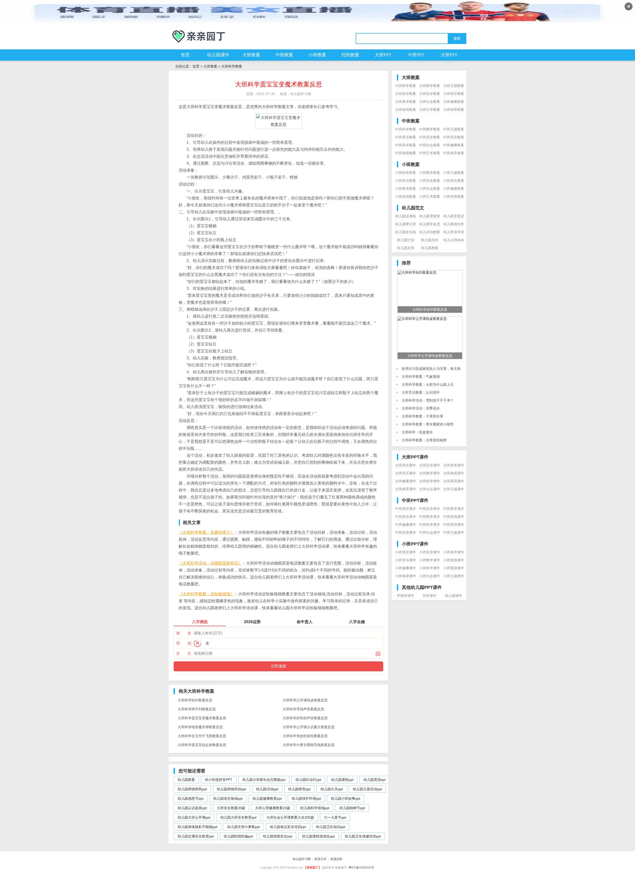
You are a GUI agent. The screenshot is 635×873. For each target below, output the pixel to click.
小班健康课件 (405, 568)
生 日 (183, 653)
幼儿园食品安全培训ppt (288, 827)
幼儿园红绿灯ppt (308, 780)
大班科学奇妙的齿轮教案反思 (305, 736)
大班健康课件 (405, 481)
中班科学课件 (429, 525)
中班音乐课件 (405, 517)
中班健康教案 (453, 145)
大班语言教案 (453, 94)
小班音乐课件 (405, 560)
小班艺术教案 (429, 196)
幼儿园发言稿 (405, 232)
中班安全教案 (429, 137)
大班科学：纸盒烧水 (417, 432)
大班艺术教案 (429, 110)
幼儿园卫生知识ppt (330, 827)
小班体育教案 (453, 196)
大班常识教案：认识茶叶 (421, 392)
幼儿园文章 (405, 248)
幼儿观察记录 (405, 224)
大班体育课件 (405, 489)
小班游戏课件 (453, 560)
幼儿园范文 (413, 207)
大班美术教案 (405, 102)
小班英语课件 (453, 568)
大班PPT (383, 54)
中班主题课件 (453, 532)
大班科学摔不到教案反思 (197, 709)
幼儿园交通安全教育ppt (196, 836)
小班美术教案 (405, 188)
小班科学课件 (429, 568)
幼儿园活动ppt (267, 789)
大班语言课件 (405, 465)
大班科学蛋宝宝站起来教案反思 (202, 745)
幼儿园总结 (429, 240)
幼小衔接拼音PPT (218, 780)
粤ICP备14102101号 (361, 867)
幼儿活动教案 (429, 232)
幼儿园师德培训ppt (231, 789)
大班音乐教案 (405, 94)
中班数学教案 (429, 129)
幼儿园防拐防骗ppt (238, 836)
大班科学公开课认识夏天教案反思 (309, 727)
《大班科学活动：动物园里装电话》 (210, 563)
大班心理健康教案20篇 (272, 808)
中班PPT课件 (415, 500)
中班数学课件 (429, 517)
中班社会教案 (429, 145)
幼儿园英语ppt (374, 780)
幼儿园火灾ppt (331, 789)
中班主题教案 (453, 129)
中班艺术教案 (429, 153)
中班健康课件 (405, 525)
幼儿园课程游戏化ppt (318, 836)
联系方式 (320, 859)
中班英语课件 (453, 525)
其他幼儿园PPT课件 (422, 587)
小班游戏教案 (405, 196)
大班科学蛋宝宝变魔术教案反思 (202, 718)
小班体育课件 (405, 576)
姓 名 (183, 633)
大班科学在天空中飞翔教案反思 (202, 736)
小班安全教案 (429, 181)
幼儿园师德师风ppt (192, 789)
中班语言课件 (405, 509)
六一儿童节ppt (335, 817)
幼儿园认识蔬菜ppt (192, 808)
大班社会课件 (429, 489)
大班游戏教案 (405, 110)
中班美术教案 (405, 145)
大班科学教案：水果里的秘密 (424, 440)
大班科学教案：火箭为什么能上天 (428, 384)
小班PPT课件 (415, 543)
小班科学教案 (405, 173)
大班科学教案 (231, 66)
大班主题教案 (453, 86)
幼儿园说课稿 (405, 216)
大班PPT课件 (415, 457)
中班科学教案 (405, 129)
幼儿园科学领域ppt (314, 808)
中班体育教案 (453, 153)
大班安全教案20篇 (231, 808)
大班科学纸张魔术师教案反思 (200, 727)
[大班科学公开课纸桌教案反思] (422, 319)
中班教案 (284, 54)
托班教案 (350, 54)
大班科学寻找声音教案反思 (303, 709)
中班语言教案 (453, 137)
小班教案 (317, 54)
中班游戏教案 (405, 153)
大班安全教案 (429, 94)
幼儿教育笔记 (453, 216)
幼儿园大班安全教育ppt (238, 817)
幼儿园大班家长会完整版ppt (264, 780)
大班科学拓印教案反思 (195, 700)
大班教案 (251, 54)
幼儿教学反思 (429, 224)
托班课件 (430, 596)
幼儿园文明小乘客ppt (243, 827)
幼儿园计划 (405, 240)
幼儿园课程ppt (342, 780)
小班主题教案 (453, 173)
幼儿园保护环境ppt (306, 798)
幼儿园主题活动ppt (367, 789)
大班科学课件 (429, 481)
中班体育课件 (405, 532)
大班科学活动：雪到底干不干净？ (428, 400)
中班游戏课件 (453, 517)
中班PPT (416, 54)
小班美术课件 (453, 552)
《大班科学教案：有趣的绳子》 (206, 532)
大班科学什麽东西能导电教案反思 (309, 745)
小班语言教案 (453, 181)
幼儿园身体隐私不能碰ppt (197, 827)
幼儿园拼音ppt (299, 789)
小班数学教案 (429, 173)
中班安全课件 (429, 509)
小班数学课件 (429, 560)
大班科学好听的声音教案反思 (305, 718)
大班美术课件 (453, 465)
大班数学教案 (429, 86)
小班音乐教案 (405, 181)
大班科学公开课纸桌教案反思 (305, 700)
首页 (185, 54)
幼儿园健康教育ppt (267, 798)
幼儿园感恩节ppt (190, 798)
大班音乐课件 (405, 473)
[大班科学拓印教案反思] (417, 272)
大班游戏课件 (453, 473)
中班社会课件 (429, 532)
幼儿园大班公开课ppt (194, 817)
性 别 (183, 643)
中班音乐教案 (405, 137)
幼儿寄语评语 (453, 232)
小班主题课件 (453, 576)
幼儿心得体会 (453, 240)
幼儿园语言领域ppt (228, 798)
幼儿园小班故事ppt (345, 798)
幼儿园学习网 (302, 859)
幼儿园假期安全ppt (277, 836)
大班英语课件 (453, 481)
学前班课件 (405, 596)
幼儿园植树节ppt (352, 808)
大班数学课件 (429, 473)
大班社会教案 (429, 102)
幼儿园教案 (186, 780)
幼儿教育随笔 (429, 216)
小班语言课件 (405, 552)
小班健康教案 (453, 188)
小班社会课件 (429, 576)
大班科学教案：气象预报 (421, 377)
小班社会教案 (429, 188)
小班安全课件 (429, 552)
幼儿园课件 (218, 54)
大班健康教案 (453, 102)
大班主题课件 (453, 489)
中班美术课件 (453, 509)
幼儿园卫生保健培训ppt (363, 836)
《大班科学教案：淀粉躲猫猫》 (206, 594)
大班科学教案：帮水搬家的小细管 (428, 424)
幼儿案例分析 (453, 224)
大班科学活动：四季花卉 (421, 408)
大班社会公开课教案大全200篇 (290, 817)
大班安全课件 (429, 465)
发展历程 (336, 859)
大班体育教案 (453, 110)
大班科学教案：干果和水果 (422, 416)
